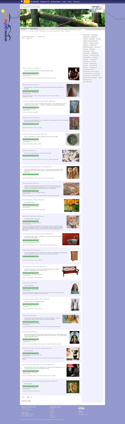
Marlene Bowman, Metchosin (31, 84)
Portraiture (85, 59)
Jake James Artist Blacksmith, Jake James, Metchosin (38, 364)
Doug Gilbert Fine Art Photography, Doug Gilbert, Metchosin (40, 381)
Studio (100, 77)
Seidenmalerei (92, 63)
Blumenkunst (93, 45)
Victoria (62, 31)
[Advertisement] (51, 53)
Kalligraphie (92, 39)
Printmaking (86, 61)
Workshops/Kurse (87, 79)
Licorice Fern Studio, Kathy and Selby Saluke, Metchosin (39, 101)
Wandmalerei (86, 53)
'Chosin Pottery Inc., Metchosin (32, 68)
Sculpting (85, 63)
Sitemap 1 (80, 413)
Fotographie (95, 57)
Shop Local (76, 1)
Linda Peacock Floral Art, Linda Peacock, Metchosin (38, 234)
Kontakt (51, 411)
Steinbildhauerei (93, 67)
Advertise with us (26, 408)
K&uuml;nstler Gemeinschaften (91, 71)
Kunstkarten (86, 37)
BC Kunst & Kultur (56, 1)
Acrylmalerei (95, 34)
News (51, 414)
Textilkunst (86, 45)
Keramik (98, 39)
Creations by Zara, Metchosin (31, 117)
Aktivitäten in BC (44, 1)
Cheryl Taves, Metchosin (30, 315)
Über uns (52, 408)
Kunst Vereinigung (87, 73)
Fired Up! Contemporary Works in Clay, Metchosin (37, 166)
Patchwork (93, 61)
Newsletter (52, 412)
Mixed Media (86, 51)
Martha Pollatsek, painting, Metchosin (34, 199)
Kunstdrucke (94, 37)
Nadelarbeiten (94, 53)
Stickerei (85, 67)
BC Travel (32, 31)
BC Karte (26, 1)
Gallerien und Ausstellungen (90, 77)
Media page (53, 415)
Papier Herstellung (94, 55)
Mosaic (93, 51)
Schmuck (85, 49)
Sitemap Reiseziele (82, 414)
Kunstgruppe (97, 73)
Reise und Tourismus (29, 28)
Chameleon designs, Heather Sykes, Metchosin (36, 299)
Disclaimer (52, 417)
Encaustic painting (93, 43)
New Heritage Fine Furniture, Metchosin (34, 266)
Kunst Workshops (87, 81)
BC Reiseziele (42, 31)
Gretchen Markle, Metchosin (31, 183)
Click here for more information (30, 73)
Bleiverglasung (93, 65)
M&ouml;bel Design (88, 47)
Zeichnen (85, 43)
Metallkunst (92, 49)
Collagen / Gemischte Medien (90, 41)
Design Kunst (86, 75)
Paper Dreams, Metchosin (30, 282)
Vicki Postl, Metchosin (29, 150)
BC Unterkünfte (35, 1)
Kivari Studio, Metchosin (30, 331)
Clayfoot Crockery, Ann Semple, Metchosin (35, 134)
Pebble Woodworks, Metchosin (32, 250)
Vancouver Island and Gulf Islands (53, 31)
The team (52, 409)
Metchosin (67, 31)
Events (64, 1)
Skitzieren (85, 65)
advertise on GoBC (26, 400)
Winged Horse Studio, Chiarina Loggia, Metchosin (37, 348)
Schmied (85, 39)
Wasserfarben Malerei (88, 69)
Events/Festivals (95, 75)
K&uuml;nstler (86, 34)
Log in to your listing (26, 409)
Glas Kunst (97, 47)
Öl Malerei (85, 55)
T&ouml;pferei (93, 59)
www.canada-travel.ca (27, 415)
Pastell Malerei (86, 57)
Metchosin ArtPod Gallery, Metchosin (33, 216)
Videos (69, 1)
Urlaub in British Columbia (28, 414)
